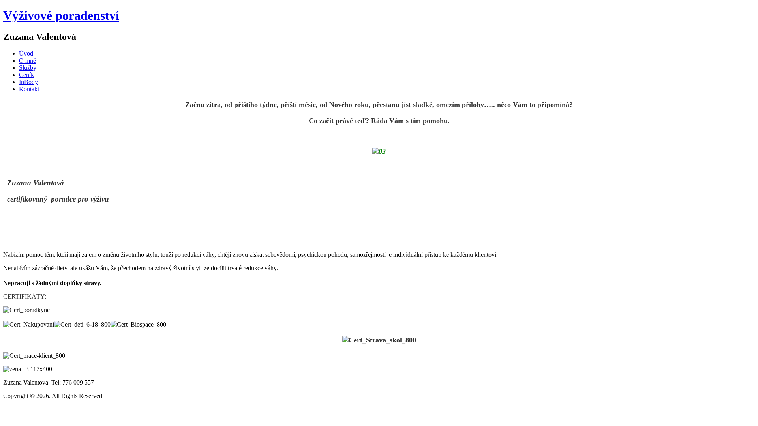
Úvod (26, 53)
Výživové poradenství (61, 15)
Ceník (26, 74)
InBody (28, 81)
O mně (27, 60)
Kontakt (29, 89)
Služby (27, 67)
